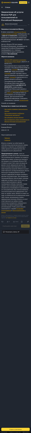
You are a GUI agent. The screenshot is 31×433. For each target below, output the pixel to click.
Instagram (7, 140)
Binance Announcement (11, 24)
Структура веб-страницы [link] (6, 432)
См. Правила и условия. (11, 217)
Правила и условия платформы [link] (17, 432)
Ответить (25, 226)
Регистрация (23, 2)
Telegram (7, 138)
